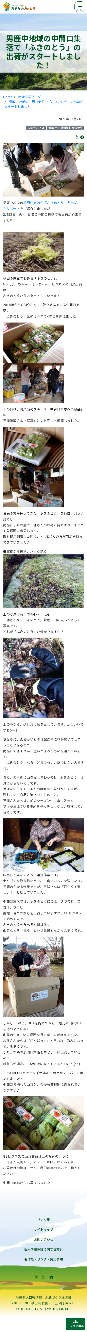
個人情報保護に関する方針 (43, 1249)
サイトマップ (43, 1229)
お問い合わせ (43, 1239)
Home (7, 96)
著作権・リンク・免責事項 (43, 1259)
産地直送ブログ (29, 96)
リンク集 (43, 1219)
